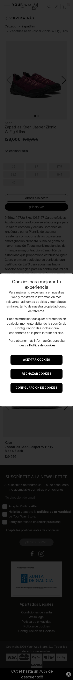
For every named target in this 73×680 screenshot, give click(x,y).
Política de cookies (42, 345)
